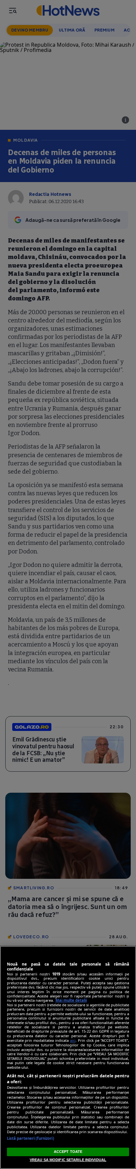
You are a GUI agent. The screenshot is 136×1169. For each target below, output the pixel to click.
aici (73, 1040)
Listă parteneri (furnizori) (30, 1138)
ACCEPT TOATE (68, 1152)
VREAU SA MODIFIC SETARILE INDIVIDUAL (68, 1160)
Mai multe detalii (71, 1000)
